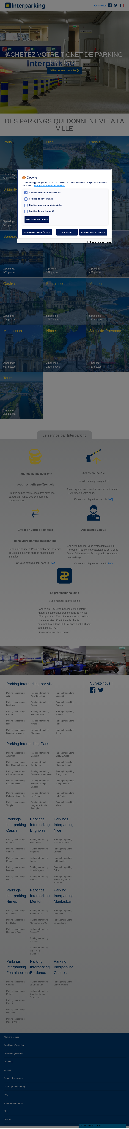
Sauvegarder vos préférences (37, 232)
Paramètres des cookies (37, 219)
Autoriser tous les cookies (93, 232)
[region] (64, 206)
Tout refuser (67, 232)
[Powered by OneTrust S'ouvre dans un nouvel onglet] (98, 241)
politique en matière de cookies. (49, 186)
